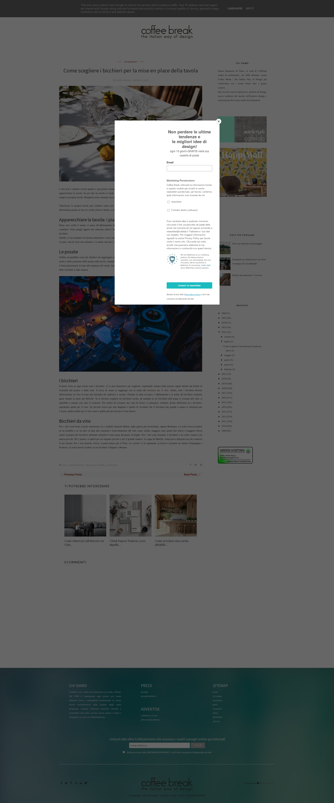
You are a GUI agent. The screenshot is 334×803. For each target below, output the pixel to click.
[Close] (218, 121)
